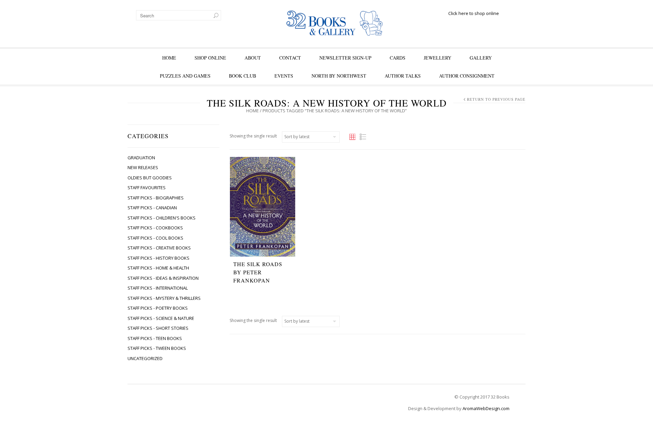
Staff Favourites (147, 187)
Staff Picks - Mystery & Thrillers (164, 298)
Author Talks (403, 75)
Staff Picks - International (158, 288)
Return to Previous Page (496, 99)
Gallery (481, 57)
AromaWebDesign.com (486, 408)
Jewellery (437, 57)
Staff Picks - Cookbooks (155, 228)
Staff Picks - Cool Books (155, 238)
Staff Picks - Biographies (156, 198)
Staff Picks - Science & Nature (161, 318)
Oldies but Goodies (150, 178)
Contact (290, 57)
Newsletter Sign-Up (345, 57)
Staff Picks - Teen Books (155, 338)
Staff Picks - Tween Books (157, 348)
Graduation (141, 158)
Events (283, 75)
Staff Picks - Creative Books (159, 248)
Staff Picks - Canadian (152, 208)
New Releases (143, 167)
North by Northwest (339, 75)
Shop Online (210, 57)
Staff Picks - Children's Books (162, 218)
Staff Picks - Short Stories (158, 328)
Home (169, 57)
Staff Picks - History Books (158, 258)
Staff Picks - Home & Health (158, 268)
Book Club (242, 75)
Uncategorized (145, 358)
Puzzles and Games (185, 75)
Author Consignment (467, 75)
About (253, 57)
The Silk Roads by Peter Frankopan (257, 272)
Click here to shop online (473, 13)
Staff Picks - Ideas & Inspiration (163, 278)
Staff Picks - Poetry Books (158, 308)
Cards (397, 57)
